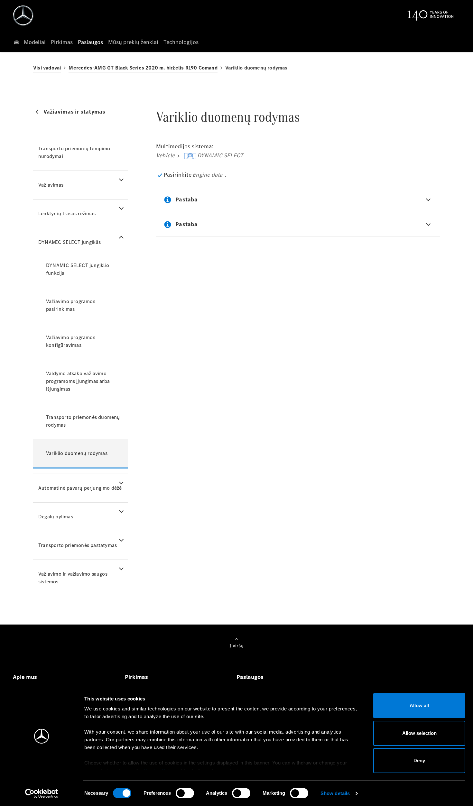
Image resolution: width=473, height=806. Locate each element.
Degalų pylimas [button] (55, 516)
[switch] (185, 793)
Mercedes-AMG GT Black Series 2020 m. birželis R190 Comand (143, 67)
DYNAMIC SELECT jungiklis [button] (69, 242)
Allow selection (419, 733)
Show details (335, 793)
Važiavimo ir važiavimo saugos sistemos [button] (72, 577)
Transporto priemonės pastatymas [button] (77, 545)
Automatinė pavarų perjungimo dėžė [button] (80, 488)
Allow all (419, 705)
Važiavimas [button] (50, 184)
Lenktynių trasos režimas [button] (67, 213)
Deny (419, 760)
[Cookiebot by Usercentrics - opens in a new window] (42, 793)
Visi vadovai (47, 67)
